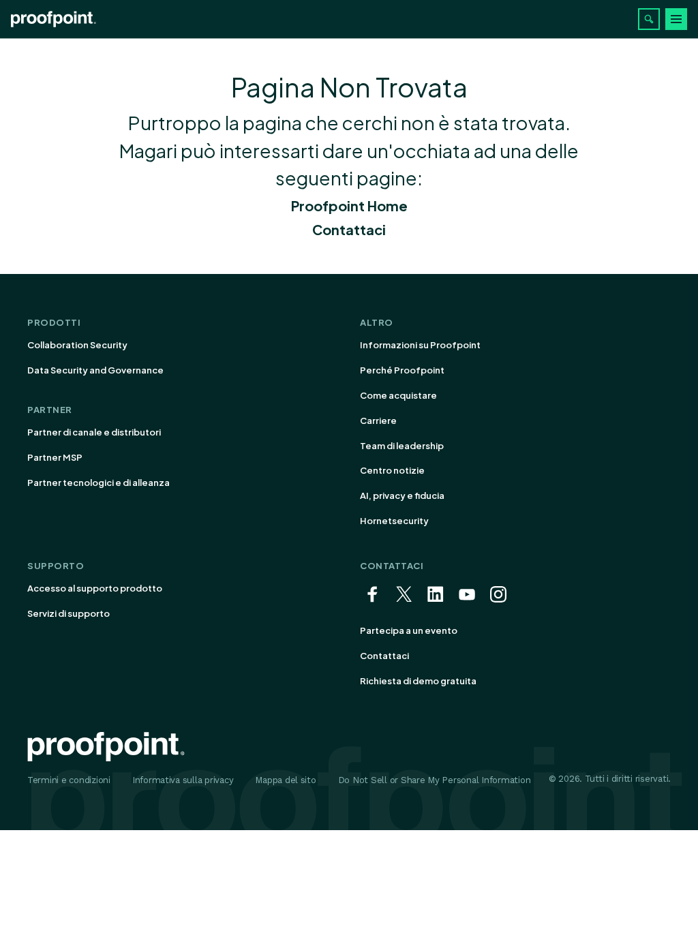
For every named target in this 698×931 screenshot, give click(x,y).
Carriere (378, 420)
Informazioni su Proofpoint (420, 344)
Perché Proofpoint (402, 370)
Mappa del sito (285, 780)
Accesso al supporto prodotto (94, 588)
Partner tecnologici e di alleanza (98, 482)
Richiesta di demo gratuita (418, 680)
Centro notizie (392, 470)
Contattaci (349, 229)
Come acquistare (398, 395)
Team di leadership (402, 445)
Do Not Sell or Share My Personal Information (434, 780)
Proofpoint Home (349, 205)
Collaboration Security (77, 344)
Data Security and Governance (95, 370)
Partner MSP (54, 457)
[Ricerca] (649, 19)
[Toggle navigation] (676, 19)
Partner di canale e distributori (94, 432)
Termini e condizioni (68, 780)
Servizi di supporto (68, 613)
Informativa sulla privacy (183, 780)
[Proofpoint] (53, 19)
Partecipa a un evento (408, 630)
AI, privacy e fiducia (402, 495)
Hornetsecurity (394, 520)
